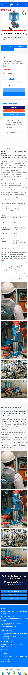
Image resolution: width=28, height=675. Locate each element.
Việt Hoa (5, 1)
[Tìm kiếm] (26, 5)
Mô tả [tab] (2, 146)
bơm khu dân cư (16, 413)
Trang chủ (5, 56)
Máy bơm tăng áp (9, 152)
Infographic (7, 49)
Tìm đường (3, 674)
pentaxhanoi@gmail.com (8, 616)
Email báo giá (25, 674)
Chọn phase (4, 78)
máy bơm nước (16, 268)
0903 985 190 (9, 445)
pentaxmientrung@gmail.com (9, 626)
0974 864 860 (5, 625)
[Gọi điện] (14, 672)
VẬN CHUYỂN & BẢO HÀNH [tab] (6, 148)
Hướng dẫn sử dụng (7, 46)
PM (2, 152)
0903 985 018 (13, 636)
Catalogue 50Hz (20, 46)
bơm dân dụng (9, 413)
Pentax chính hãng (12, 256)
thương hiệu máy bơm (10, 418)
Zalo (8, 674)
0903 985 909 (5, 659)
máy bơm (15, 264)
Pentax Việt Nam (16, 37)
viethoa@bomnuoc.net (8, 638)
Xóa (9, 85)
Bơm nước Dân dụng (12, 56)
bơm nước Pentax (16, 270)
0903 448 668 (5, 615)
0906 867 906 (5, 636)
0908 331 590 (5, 648)
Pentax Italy (17, 1)
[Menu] (2, 5)
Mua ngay (14, 94)
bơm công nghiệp (8, 415)
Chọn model (4, 83)
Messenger (19, 674)
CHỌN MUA (14, 90)
